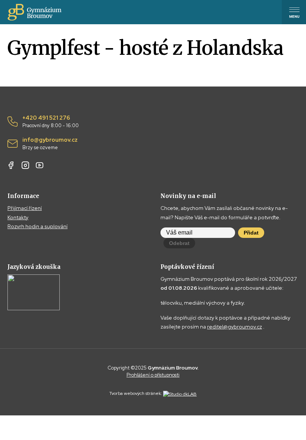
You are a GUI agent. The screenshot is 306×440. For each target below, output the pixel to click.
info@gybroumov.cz (50, 143)
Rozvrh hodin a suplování (37, 226)
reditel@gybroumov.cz (234, 326)
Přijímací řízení (24, 208)
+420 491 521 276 (50, 121)
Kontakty (17, 217)
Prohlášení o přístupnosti (153, 375)
